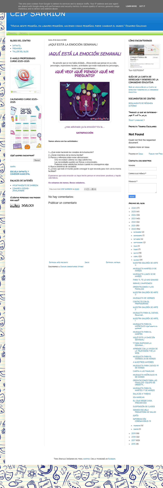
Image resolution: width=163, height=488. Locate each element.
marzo (137, 260)
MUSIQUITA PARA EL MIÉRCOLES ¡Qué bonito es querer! (145, 326)
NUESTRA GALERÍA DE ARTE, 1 (145, 319)
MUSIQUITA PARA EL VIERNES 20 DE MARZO (144, 357)
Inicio (87, 262)
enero (136, 429)
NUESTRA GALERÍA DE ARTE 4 (145, 264)
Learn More (131, 6)
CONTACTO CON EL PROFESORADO (141, 302)
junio (136, 249)
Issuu (141, 153)
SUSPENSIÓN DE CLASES (144, 406)
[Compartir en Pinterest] (95, 189)
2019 (133, 433)
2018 (133, 437)
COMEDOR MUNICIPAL (20, 174)
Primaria (12, 33)
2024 (133, 215)
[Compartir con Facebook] (92, 189)
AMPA (13, 166)
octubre (137, 239)
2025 (133, 211)
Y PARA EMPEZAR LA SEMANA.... (142, 344)
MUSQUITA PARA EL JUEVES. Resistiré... (145, 314)
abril (136, 256)
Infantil (23, 33)
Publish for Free (156, 153)
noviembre (138, 235)
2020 (134, 229)
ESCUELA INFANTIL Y (19, 171)
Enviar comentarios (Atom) (71, 266)
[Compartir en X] (90, 189)
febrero (137, 425)
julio (136, 246)
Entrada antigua (113, 262)
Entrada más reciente (58, 262)
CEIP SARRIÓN (37, 13)
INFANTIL (16, 45)
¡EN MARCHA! (139, 397)
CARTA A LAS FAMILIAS (143, 371)
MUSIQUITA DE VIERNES (144, 298)
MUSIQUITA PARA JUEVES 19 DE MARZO (145, 366)
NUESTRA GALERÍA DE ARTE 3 (145, 293)
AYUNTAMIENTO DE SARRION (25, 185)
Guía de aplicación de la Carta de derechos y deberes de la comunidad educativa (143, 89)
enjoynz (86, 458)
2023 (133, 218)
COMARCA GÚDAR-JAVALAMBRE (20, 189)
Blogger (111, 458)
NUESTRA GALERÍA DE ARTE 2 (145, 308)
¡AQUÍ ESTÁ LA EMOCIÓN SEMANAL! (144, 338)
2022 (133, 222)
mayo (136, 253)
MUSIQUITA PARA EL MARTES (142, 333)
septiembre (138, 242)
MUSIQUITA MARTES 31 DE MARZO (145, 269)
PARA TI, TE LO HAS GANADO (145, 280)
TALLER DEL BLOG (20, 51)
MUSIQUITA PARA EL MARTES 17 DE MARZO (144, 389)
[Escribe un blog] (88, 189)
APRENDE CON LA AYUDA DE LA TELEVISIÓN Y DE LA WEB (145, 351)
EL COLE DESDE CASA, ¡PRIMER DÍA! (142, 401)
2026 (134, 208)
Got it (142, 6)
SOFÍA (136, 415)
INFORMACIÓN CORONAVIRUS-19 (142, 420)
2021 (133, 225)
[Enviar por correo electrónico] (85, 189)
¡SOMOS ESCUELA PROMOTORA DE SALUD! (144, 411)
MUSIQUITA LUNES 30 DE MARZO (144, 275)
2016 (133, 444)
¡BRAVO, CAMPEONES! (142, 283)
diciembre (138, 232)
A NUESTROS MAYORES (143, 362)
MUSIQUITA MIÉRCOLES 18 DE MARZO (145, 376)
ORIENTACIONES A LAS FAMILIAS (143, 288)
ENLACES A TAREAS (142, 394)
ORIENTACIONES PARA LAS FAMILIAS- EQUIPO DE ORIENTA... (145, 382)
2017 (133, 440)
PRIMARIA (17, 48)
